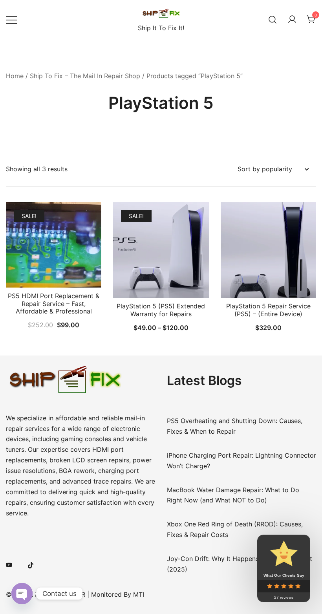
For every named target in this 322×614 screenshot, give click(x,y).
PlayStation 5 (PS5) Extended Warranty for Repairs (161, 309)
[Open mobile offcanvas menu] (11, 19)
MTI (138, 594)
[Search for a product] (273, 19)
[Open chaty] (22, 593)
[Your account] (292, 20)
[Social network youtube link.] (9, 564)
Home (15, 76)
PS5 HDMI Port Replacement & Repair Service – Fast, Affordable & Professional (53, 303)
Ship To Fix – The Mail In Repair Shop (85, 76)
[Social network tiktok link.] (31, 564)
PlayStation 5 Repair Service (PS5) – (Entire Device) (268, 309)
